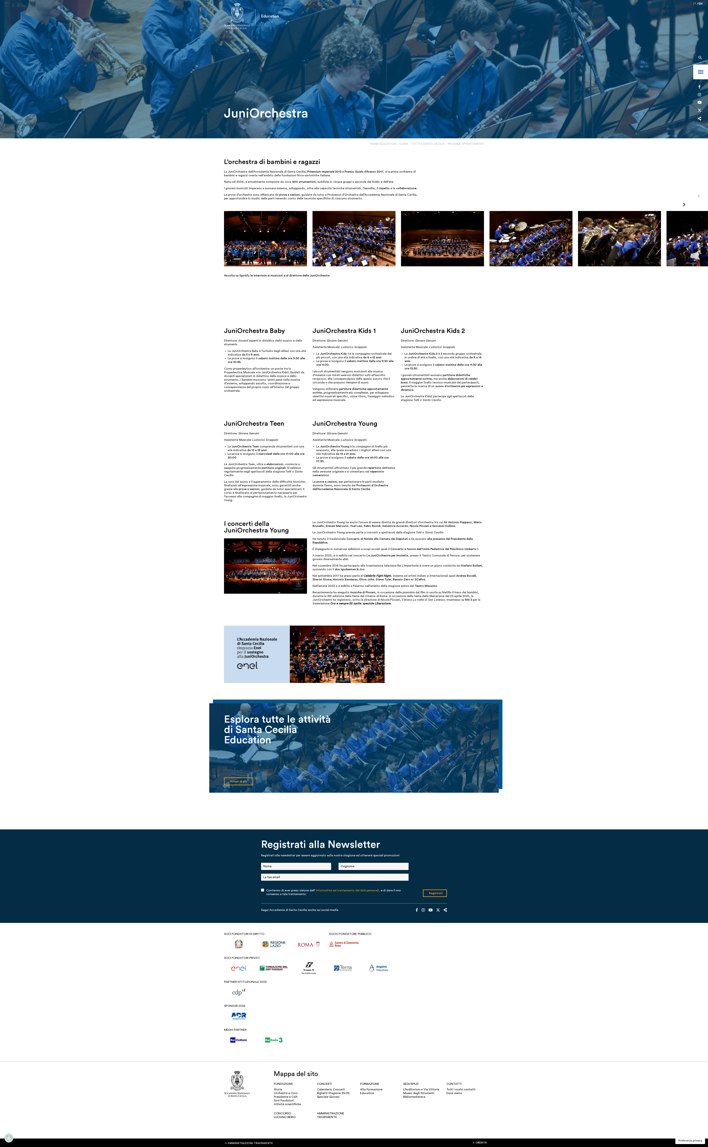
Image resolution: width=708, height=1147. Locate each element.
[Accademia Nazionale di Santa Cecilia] (237, 16)
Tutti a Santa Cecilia (428, 143)
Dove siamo (454, 1093)
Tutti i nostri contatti (460, 1089)
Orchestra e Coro (286, 1093)
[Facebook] (699, 87)
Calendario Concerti (331, 1089)
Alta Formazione (371, 1089)
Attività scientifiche (287, 1104)
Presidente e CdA (286, 1096)
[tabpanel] (354, 69)
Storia (278, 1089)
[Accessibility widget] (8, 1138)
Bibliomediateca (414, 1096)
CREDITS (481, 1142)
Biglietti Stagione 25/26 (333, 1093)
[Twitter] (699, 111)
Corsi (403, 143)
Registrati (436, 893)
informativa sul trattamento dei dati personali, (348, 890)
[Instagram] (699, 95)
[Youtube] (699, 102)
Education (367, 1093)
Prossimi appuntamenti (466, 143)
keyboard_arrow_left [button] (698, 196)
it (694, 3)
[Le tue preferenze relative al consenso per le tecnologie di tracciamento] (690, 1140)
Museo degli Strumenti (418, 1093)
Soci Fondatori (284, 1100)
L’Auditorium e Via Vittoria (421, 1089)
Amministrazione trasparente (330, 1115)
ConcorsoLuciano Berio (285, 1115)
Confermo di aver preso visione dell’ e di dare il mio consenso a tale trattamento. (333, 892)
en (700, 3)
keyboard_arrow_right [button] (684, 204)
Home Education (383, 143)
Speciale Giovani (328, 1096)
